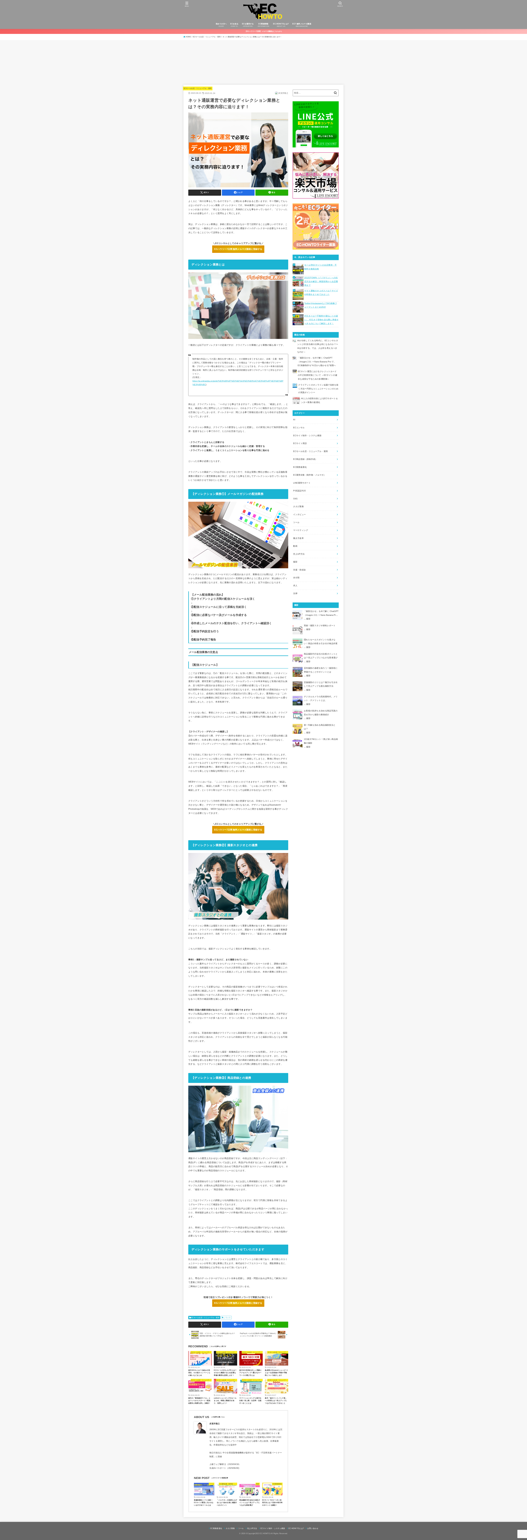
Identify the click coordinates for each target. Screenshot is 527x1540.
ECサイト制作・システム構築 (307, 435)
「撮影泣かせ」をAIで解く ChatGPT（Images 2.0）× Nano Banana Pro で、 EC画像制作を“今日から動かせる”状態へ (321, 613)
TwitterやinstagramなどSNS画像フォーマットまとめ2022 (320, 305)
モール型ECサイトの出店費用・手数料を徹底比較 (320, 267)
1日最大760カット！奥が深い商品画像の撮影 (321, 741)
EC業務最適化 (300, 467)
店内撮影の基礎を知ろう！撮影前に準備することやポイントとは (321, 670)
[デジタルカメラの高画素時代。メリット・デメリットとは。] (297, 700)
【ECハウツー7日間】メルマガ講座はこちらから (263, 31)
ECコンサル (299, 427)
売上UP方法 (299, 554)
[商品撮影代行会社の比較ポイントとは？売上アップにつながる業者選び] (297, 658)
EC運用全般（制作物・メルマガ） (309, 475)
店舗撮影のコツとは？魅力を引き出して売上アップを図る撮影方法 (321, 684)
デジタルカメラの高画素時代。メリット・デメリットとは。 (321, 699)
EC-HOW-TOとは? (296, 1528)
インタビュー (299, 514)
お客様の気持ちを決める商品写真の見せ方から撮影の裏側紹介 (321, 713)
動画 (295, 546)
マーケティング (300, 530)
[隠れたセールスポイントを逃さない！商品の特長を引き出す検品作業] (297, 643)
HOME (188, 37)
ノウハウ (227, 1318)
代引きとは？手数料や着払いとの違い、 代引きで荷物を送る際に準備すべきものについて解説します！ (321, 320)
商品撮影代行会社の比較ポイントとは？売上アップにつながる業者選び (321, 656)
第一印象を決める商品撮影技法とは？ (319, 727)
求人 (295, 585)
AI (294, 420)
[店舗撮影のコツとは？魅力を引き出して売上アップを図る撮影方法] (297, 686)
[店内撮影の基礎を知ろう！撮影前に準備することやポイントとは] (297, 672)
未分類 (296, 578)
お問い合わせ (312, 1528)
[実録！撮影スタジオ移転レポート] (297, 629)
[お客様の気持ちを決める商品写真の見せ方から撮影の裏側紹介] (297, 715)
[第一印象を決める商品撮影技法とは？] (297, 729)
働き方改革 (298, 538)
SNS (295, 499)
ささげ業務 (298, 506)
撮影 (295, 562)
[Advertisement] (263, 60)
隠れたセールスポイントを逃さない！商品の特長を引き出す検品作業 (321, 642)
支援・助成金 (299, 570)
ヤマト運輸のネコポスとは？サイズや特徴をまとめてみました (321, 293)
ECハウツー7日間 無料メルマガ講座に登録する (238, 249)
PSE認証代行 (299, 491)
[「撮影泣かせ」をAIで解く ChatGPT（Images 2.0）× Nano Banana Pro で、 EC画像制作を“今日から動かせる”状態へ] (297, 615)
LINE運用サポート (302, 483)
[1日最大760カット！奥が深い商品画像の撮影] (297, 743)
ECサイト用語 (300, 443)
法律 (295, 593)
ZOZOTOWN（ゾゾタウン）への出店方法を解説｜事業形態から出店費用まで (321, 281)
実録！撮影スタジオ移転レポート (319, 625)
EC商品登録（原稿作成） (305, 459)
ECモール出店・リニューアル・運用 (207, 37)
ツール (296, 522)
